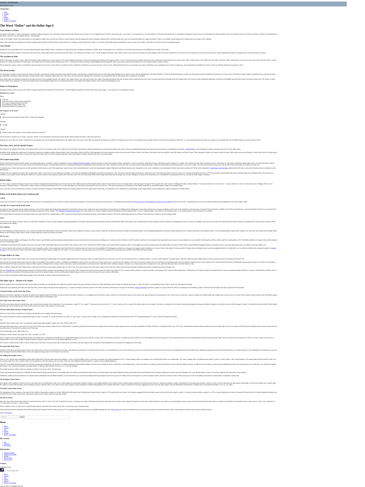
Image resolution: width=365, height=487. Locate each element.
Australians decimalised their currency (69, 211)
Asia (5, 16)
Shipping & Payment (10, 454)
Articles (6, 456)
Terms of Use (8, 459)
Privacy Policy (8, 458)
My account (7, 445)
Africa (6, 12)
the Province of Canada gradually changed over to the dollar (153, 202)
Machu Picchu (190, 149)
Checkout (7, 444)
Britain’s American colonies (82, 163)
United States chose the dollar (219, 168)
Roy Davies (115, 409)
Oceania (6, 19)
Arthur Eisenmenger (141, 287)
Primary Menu (4, 9)
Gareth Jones (11, 270)
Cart (5, 442)
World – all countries (10, 21)
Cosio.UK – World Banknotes (9, 2)
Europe (6, 17)
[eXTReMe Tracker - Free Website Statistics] (2, 471)
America (6, 14)
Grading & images (9, 453)
